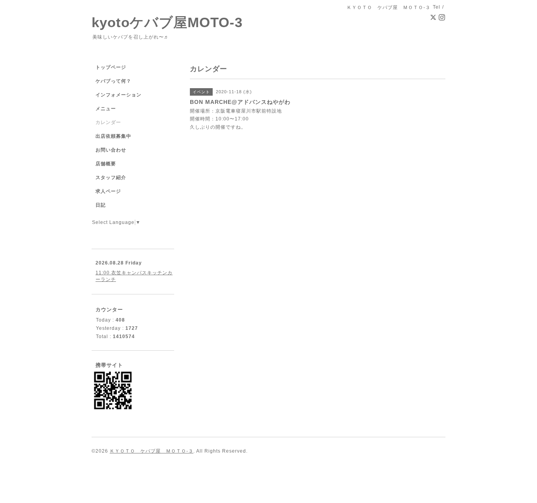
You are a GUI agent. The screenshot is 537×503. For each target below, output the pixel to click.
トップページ (111, 67)
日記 (101, 205)
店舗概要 (106, 163)
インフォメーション (119, 95)
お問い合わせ (111, 150)
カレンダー (108, 122)
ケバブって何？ (113, 81)
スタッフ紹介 (111, 177)
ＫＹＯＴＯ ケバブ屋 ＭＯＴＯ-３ (151, 451)
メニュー (106, 108)
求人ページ (108, 191)
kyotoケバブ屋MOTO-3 (167, 22)
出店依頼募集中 (113, 136)
